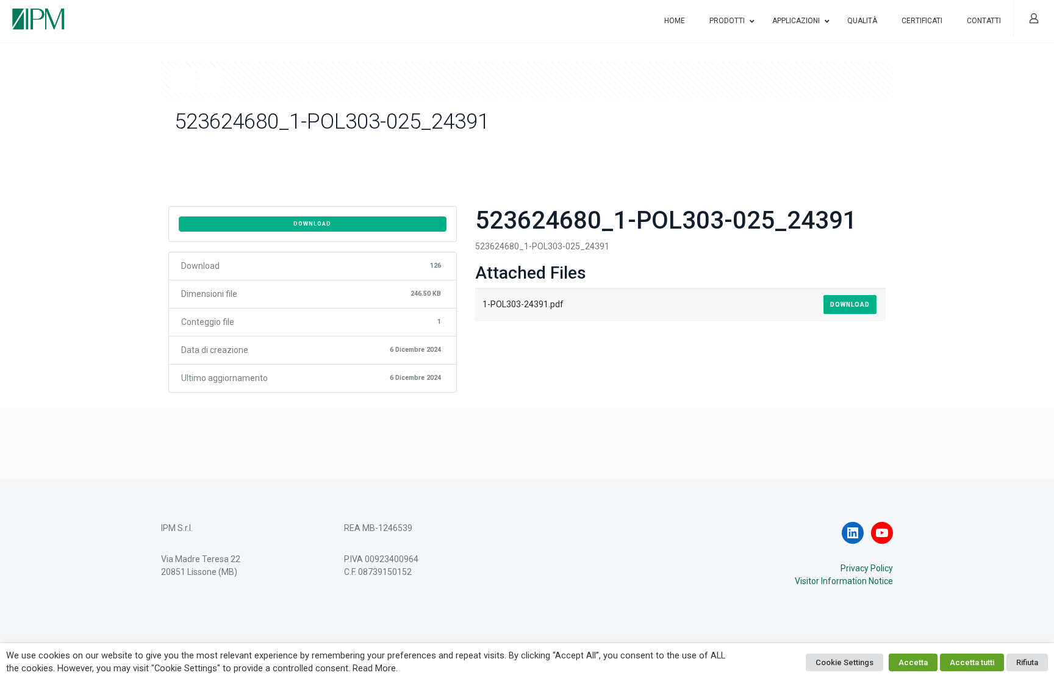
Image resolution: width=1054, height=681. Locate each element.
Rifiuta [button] (1027, 662)
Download (312, 224)
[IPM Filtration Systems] (38, 13)
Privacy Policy (867, 568)
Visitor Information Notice (844, 581)
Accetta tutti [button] (972, 662)
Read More (374, 668)
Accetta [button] (913, 662)
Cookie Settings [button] (844, 662)
